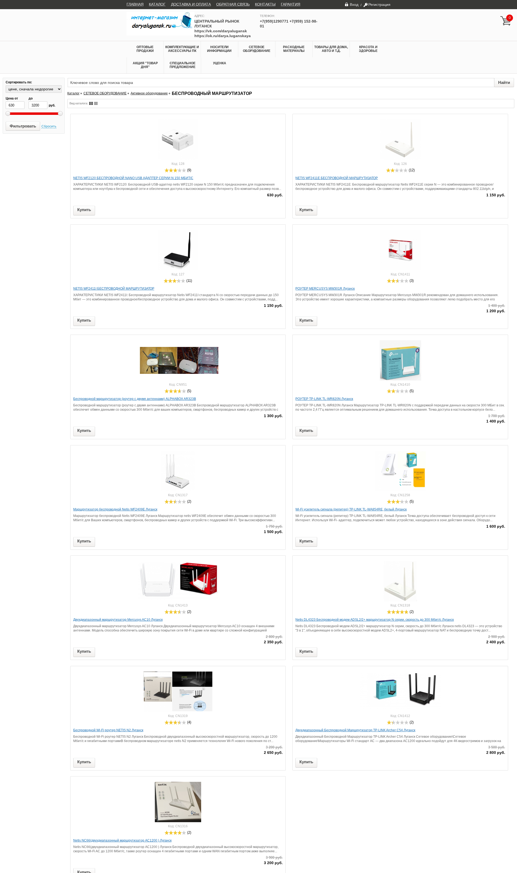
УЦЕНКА (219, 63)
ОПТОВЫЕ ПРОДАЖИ (145, 49)
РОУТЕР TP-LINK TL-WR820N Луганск (324, 399)
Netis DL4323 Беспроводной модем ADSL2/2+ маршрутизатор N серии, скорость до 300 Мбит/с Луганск (374, 620)
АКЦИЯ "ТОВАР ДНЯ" (145, 65)
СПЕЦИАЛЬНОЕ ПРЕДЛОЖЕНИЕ (182, 65)
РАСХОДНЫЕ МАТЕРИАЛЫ (294, 49)
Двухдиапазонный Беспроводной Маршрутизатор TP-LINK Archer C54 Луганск (355, 730)
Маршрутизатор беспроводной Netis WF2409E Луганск (115, 509)
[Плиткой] (91, 103)
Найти (504, 82)
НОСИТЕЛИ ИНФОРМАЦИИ (219, 49)
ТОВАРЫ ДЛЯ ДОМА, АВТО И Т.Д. (331, 49)
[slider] (175, 170)
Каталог (73, 93)
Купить (84, 209)
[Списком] (96, 103)
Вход (354, 4)
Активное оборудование (149, 93)
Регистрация (379, 4)
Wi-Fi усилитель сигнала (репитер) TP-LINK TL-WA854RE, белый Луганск (351, 509)
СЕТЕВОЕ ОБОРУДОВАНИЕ (256, 49)
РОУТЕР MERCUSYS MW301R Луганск (325, 288)
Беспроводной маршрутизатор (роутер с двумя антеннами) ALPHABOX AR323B (134, 399)
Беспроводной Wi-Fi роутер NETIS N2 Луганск (108, 730)
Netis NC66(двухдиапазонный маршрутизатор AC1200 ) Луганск (122, 840)
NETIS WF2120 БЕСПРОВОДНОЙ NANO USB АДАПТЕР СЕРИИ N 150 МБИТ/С (133, 178)
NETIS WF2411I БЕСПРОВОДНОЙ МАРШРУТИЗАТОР (113, 288)
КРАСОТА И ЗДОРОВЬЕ (368, 49)
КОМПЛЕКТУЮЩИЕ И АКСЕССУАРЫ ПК (182, 49)
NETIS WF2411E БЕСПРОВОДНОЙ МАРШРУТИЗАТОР (336, 178)
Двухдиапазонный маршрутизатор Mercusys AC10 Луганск (118, 620)
